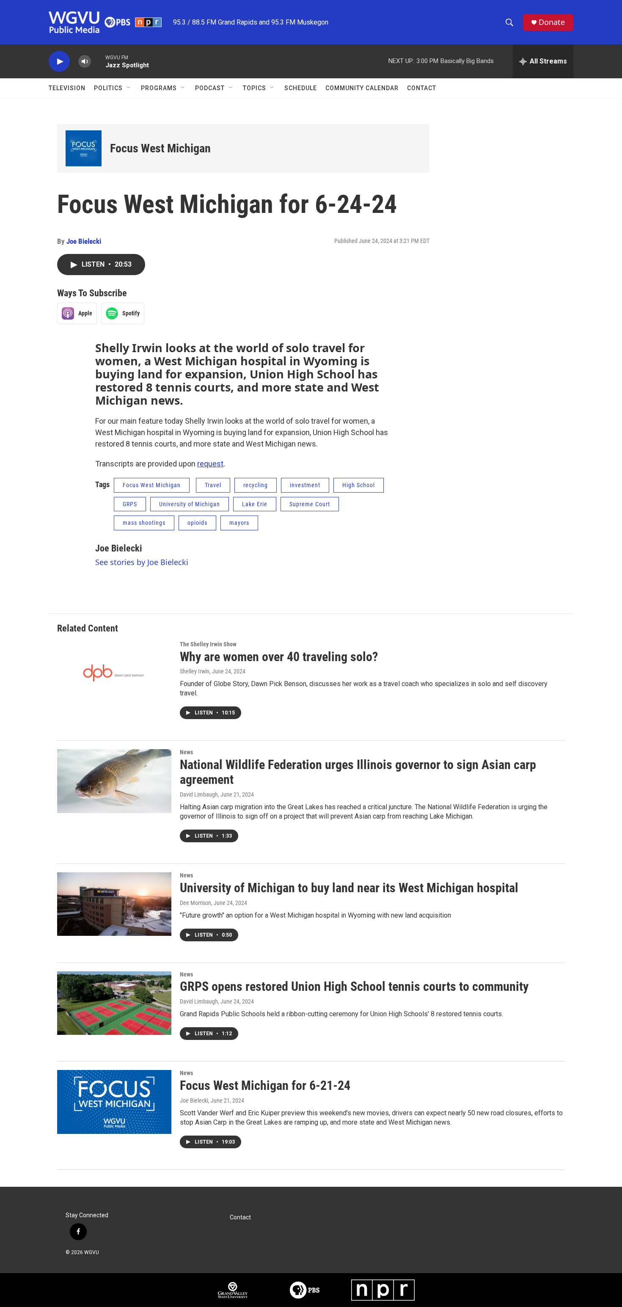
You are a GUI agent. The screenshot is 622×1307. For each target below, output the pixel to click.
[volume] (84, 61)
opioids (197, 522)
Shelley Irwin (194, 671)
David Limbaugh (199, 794)
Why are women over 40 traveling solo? (279, 656)
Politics (108, 88)
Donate (552, 22)
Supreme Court (309, 504)
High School (358, 485)
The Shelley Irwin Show (208, 644)
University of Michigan (189, 504)
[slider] (98, 61)
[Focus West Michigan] (84, 148)
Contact (421, 88)
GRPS (130, 504)
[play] (59, 61)
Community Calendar (362, 88)
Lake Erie (254, 504)
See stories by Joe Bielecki (141, 562)
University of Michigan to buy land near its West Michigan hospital (349, 887)
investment (305, 485)
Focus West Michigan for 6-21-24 (265, 1085)
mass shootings (144, 522)
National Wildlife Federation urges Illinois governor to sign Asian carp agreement (358, 772)
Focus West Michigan (160, 148)
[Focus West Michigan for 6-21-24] (114, 1101)
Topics (254, 88)
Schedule (300, 88)
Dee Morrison (195, 902)
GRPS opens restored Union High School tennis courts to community (354, 986)
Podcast (210, 88)
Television (67, 88)
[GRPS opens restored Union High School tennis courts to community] (114, 1003)
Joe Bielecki (83, 241)
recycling (255, 485)
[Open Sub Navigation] (129, 88)
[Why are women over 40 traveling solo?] (114, 673)
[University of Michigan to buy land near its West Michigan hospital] (114, 904)
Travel (213, 485)
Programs (159, 88)
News (186, 752)
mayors (239, 522)
